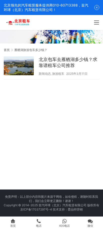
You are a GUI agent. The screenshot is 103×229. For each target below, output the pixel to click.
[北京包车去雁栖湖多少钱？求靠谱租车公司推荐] (19, 66)
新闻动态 (45, 74)
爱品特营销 (75, 209)
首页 (7, 50)
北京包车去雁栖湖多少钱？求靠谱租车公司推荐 (68, 62)
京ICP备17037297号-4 (36, 209)
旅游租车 (58, 74)
